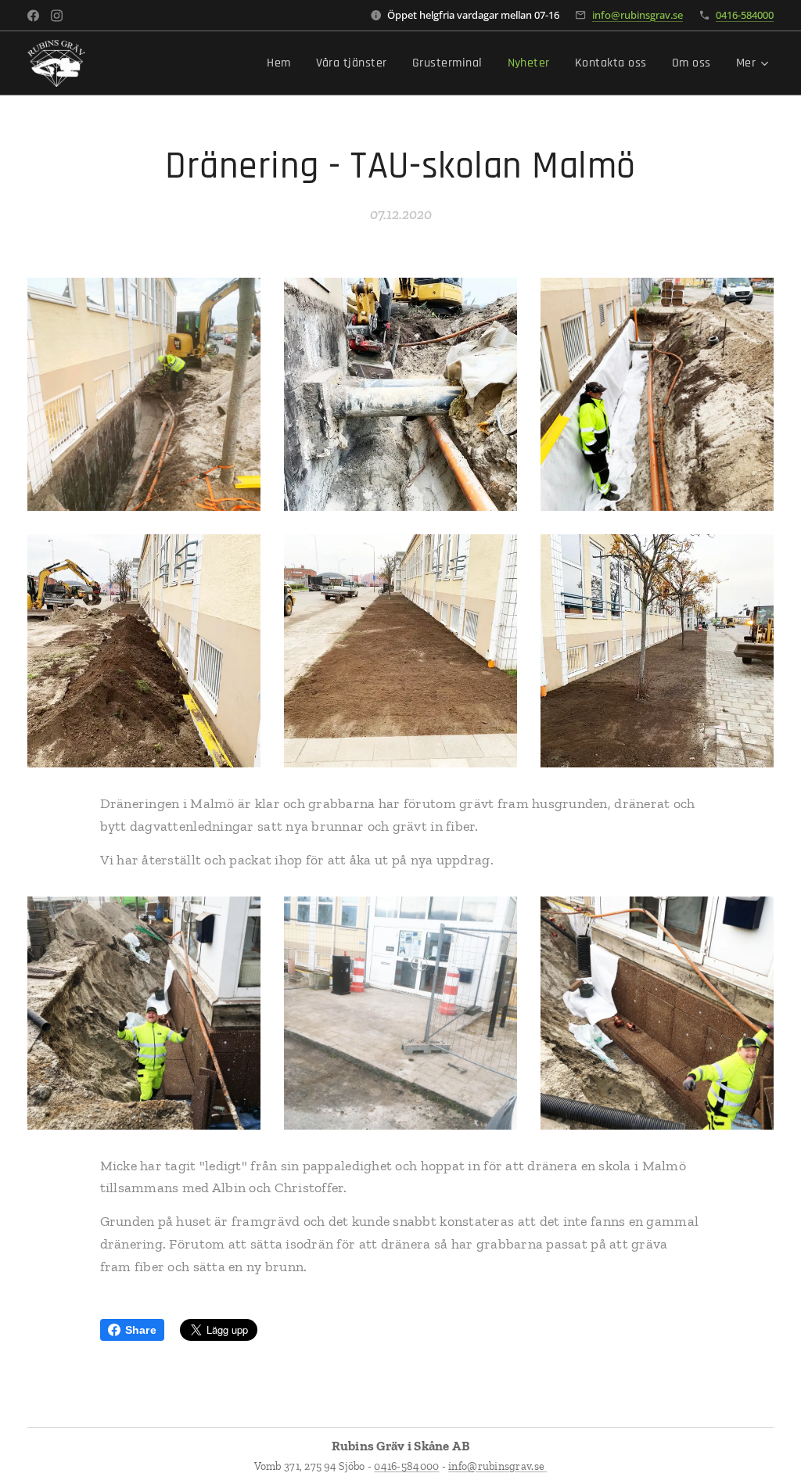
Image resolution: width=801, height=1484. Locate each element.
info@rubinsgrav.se (637, 15)
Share (140, 1330)
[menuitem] (283, 63)
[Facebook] (33, 15)
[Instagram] (56, 15)
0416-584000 (745, 15)
